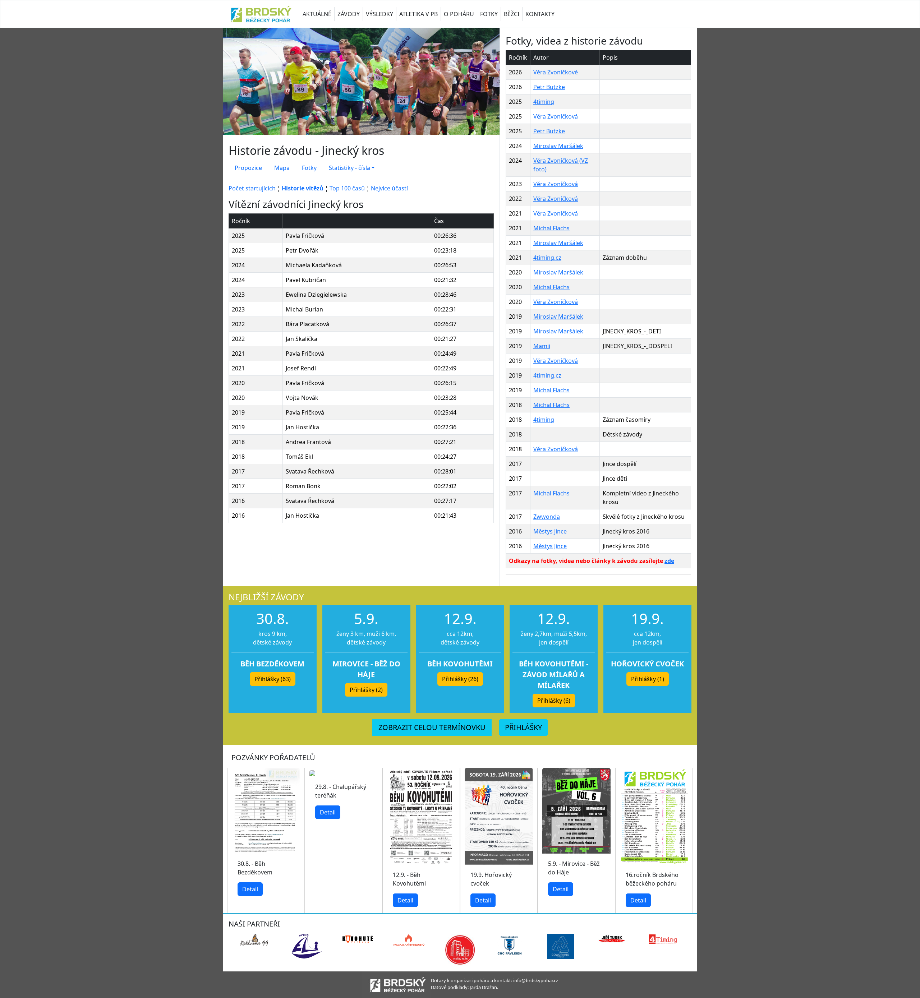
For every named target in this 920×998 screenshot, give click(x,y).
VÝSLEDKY (379, 14)
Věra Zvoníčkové (555, 72)
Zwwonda (546, 517)
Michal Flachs (551, 228)
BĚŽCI (511, 14)
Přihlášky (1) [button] (647, 679)
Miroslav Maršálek (558, 146)
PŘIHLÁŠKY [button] (523, 727)
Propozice (248, 168)
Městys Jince (550, 531)
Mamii (541, 346)
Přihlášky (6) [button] (553, 700)
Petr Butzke (549, 87)
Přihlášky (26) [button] (460, 679)
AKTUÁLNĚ (317, 14)
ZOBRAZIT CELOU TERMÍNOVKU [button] (432, 727)
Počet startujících (252, 188)
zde (669, 561)
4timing (543, 102)
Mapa (282, 168)
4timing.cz (547, 258)
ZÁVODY (348, 14)
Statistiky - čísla (349, 168)
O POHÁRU (459, 14)
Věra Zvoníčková (555, 116)
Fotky (309, 168)
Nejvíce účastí (389, 188)
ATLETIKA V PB (418, 14)
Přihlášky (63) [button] (272, 679)
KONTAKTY (540, 14)
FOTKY (489, 14)
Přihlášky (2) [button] (366, 690)
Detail (250, 889)
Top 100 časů (347, 188)
